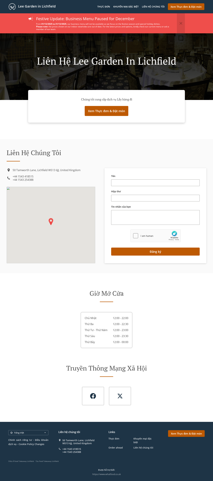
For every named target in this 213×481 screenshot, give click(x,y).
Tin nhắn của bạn (121, 206)
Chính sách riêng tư (20, 440)
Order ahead (115, 447)
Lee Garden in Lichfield (36, 6)
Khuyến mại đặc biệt (126, 6)
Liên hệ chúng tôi (153, 6)
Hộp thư (116, 191)
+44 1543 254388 (23, 180)
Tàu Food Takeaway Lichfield (47, 461)
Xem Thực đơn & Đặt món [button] (186, 6)
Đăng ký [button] (155, 252)
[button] (181, 23)
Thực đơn (103, 6)
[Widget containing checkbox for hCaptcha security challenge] (155, 235)
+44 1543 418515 (23, 176)
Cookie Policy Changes (31, 444)
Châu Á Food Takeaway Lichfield (21, 461)
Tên (113, 176)
